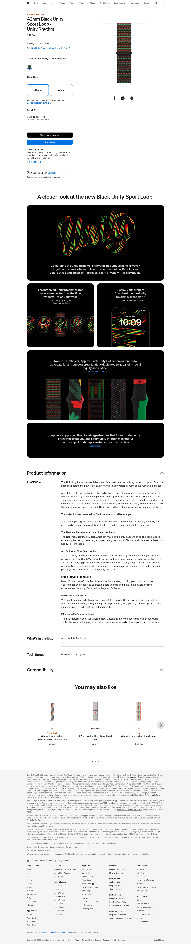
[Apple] (28, 860)
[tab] (114, 99)
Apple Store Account (62, 873)
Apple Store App (88, 884)
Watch (29, 884)
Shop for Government (117, 915)
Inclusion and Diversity (145, 880)
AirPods (30, 891)
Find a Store (86, 869)
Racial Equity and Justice (146, 887)
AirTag (29, 898)
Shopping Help (87, 909)
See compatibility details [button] (38, 103)
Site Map (121, 940)
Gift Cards (31, 905)
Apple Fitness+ (60, 900)
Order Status (87, 905)
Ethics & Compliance (145, 914)
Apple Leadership (143, 904)
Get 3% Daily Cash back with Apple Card (47, 48)
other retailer (65, 933)
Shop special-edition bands (95, 372)
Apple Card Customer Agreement (129, 810)
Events (139, 918)
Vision (29, 887)
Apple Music (59, 893)
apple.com (39, 777)
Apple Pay (31, 921)
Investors (140, 911)
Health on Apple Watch (118, 902)
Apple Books (59, 911)
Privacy (140, 884)
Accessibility (141, 869)
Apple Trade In (87, 894)
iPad (28, 877)
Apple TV (57, 889)
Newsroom (141, 900)
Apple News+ (59, 904)
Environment (141, 877)
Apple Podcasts (60, 907)
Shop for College (115, 889)
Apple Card (31, 918)
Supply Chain (142, 891)
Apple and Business (116, 869)
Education (140, 873)
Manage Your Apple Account (65, 869)
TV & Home (31, 894)
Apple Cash (31, 925)
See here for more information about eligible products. (143, 777)
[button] (156, 3)
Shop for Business (116, 873)
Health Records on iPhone (119, 906)
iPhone (29, 880)
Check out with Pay (49, 135)
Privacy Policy (74, 940)
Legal (114, 940)
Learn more (95, 446)
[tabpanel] (124, 53)
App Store (58, 914)
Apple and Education (117, 882)
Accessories (31, 902)
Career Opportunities (145, 907)
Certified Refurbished (90, 887)
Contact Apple (142, 921)
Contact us (53, 173)
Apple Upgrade (87, 891)
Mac (28, 873)
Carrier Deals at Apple (90, 902)
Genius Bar (86, 873)
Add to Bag (50, 142)
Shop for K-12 (114, 886)
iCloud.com (58, 877)
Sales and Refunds (102, 940)
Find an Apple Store (49, 933)
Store (29, 869)
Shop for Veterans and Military (120, 918)
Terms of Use (87, 940)
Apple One (58, 886)
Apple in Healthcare (116, 899)
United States (159, 940)
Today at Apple (87, 877)
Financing (85, 898)
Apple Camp (86, 880)
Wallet (29, 914)
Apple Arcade (59, 896)
